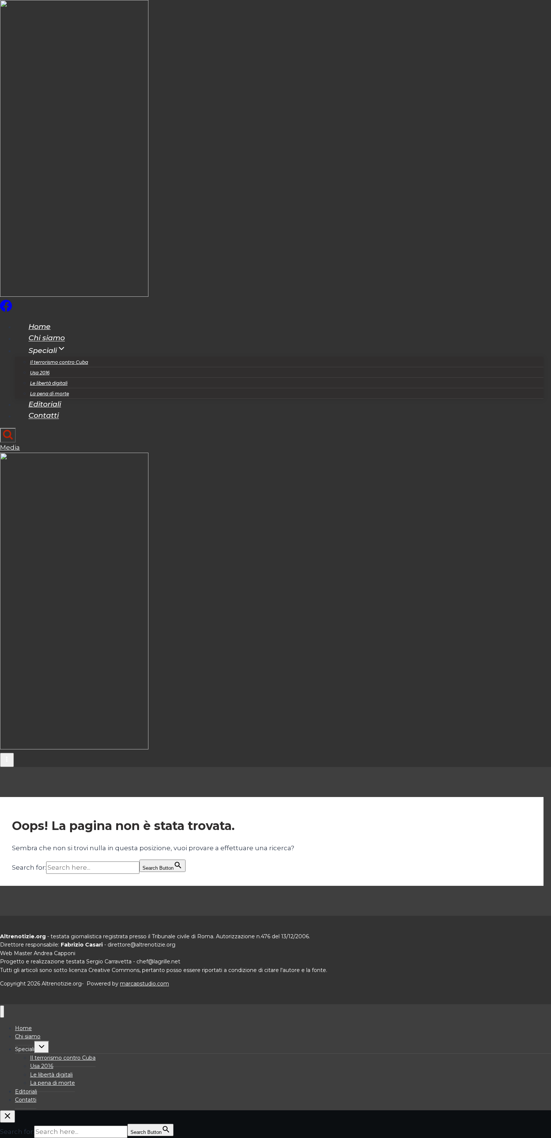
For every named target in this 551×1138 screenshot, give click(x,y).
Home (39, 326)
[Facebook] (6, 309)
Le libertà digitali (48, 383)
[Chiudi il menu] (2, 1011)
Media (10, 447)
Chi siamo (46, 338)
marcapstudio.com (144, 983)
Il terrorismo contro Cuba (59, 362)
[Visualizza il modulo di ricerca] (8, 435)
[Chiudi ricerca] (7, 1116)
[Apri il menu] (7, 760)
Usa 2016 (39, 372)
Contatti (43, 415)
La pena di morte (49, 393)
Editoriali (44, 404)
